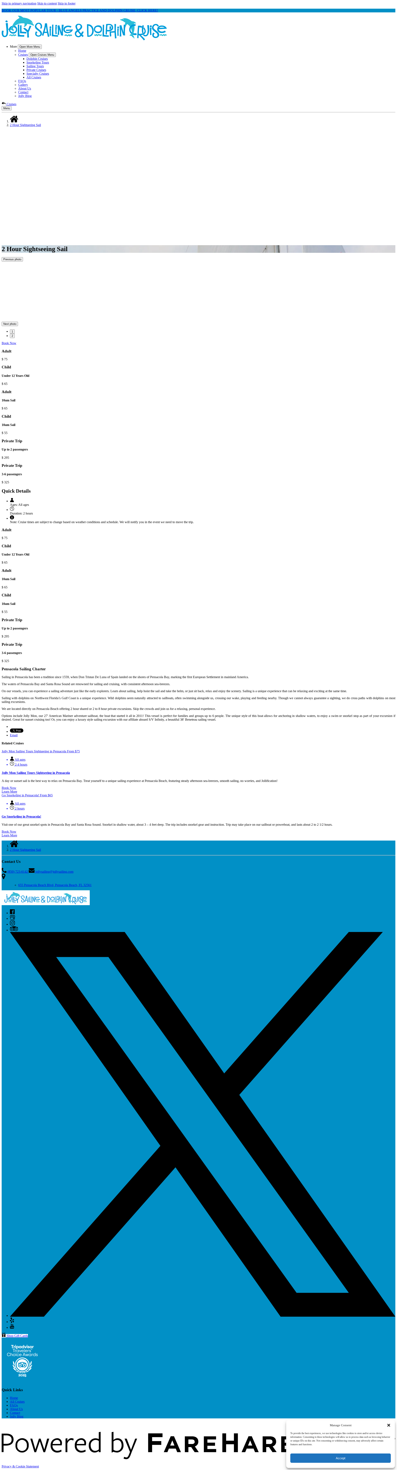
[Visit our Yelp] (12, 1321)
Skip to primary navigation (19, 3)
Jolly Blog (25, 96)
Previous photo (12, 259)
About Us (24, 88)
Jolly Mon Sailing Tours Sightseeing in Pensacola (36, 773)
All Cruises (33, 77)
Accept (340, 1458)
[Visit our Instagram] (12, 924)
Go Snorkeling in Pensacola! (21, 816)
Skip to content (47, 3)
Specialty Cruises (37, 73)
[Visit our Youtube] (12, 1327)
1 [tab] (12, 331)
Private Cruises (36, 70)
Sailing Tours (35, 66)
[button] (389, 1425)
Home (22, 50)
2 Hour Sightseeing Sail (25, 125)
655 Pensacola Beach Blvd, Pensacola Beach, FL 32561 (55, 885)
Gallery (23, 84)
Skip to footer (66, 3)
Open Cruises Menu (42, 54)
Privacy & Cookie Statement (20, 1466)
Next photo (9, 323)
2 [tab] (12, 335)
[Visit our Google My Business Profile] (12, 918)
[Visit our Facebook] (12, 913)
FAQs (22, 81)
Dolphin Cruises (37, 58)
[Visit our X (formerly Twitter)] (202, 1315)
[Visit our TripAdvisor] (14, 930)
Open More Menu (29, 46)
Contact (23, 92)
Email (14, 735)
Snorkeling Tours (37, 62)
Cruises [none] (23, 54)
